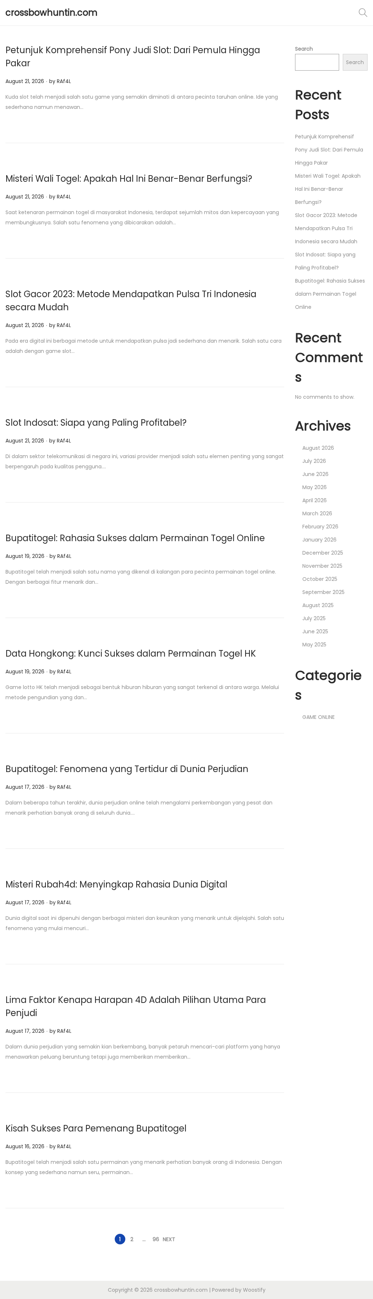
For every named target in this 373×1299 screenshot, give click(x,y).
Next (169, 1239)
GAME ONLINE (318, 717)
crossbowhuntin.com (51, 13)
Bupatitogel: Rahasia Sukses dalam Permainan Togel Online (135, 538)
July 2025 (314, 618)
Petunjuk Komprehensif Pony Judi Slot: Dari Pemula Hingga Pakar (329, 149)
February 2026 (320, 526)
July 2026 (314, 461)
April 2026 (314, 500)
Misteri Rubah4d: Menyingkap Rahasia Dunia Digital (116, 884)
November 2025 (322, 566)
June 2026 (315, 474)
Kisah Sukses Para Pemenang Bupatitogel (95, 1128)
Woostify (254, 1290)
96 (156, 1239)
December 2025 (322, 552)
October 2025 (319, 579)
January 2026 (319, 539)
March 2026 (317, 513)
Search (304, 48)
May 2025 (314, 644)
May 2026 (314, 487)
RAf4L (64, 81)
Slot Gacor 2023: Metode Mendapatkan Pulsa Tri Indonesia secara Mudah (326, 228)
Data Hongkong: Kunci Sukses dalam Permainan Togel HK (130, 653)
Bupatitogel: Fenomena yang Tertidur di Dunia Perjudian (126, 769)
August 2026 (318, 448)
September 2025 (323, 592)
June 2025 (315, 631)
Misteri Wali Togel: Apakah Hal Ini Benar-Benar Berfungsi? (128, 179)
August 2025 (318, 605)
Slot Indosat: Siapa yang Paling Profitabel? (95, 423)
